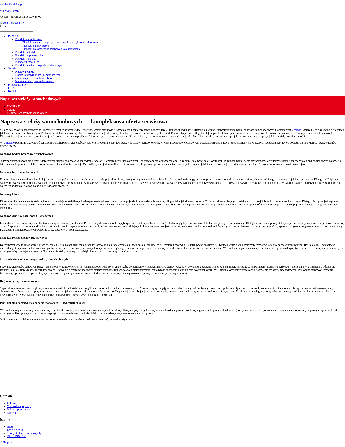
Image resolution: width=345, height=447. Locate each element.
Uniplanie (9, 142)
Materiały (12, 412)
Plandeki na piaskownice (29, 55)
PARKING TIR (17, 84)
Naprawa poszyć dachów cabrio (33, 78)
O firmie (12, 402)
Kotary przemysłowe (27, 61)
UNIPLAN (13, 106)
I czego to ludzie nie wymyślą (24, 433)
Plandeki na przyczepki (35, 45)
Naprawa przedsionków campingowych (38, 74)
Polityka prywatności (19, 409)
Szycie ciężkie (15, 429)
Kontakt (12, 91)
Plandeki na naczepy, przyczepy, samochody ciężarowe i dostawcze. (61, 42)
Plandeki (13, 35)
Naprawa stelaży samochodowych (34, 81)
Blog (10, 426)
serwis (297, 129)
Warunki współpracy (19, 406)
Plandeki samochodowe (28, 39)
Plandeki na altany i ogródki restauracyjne (39, 65)
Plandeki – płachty (25, 58)
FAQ (11, 87)
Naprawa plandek (25, 71)
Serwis (12, 68)
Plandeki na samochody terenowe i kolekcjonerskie (51, 48)
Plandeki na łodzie (25, 52)
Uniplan (7, 442)
